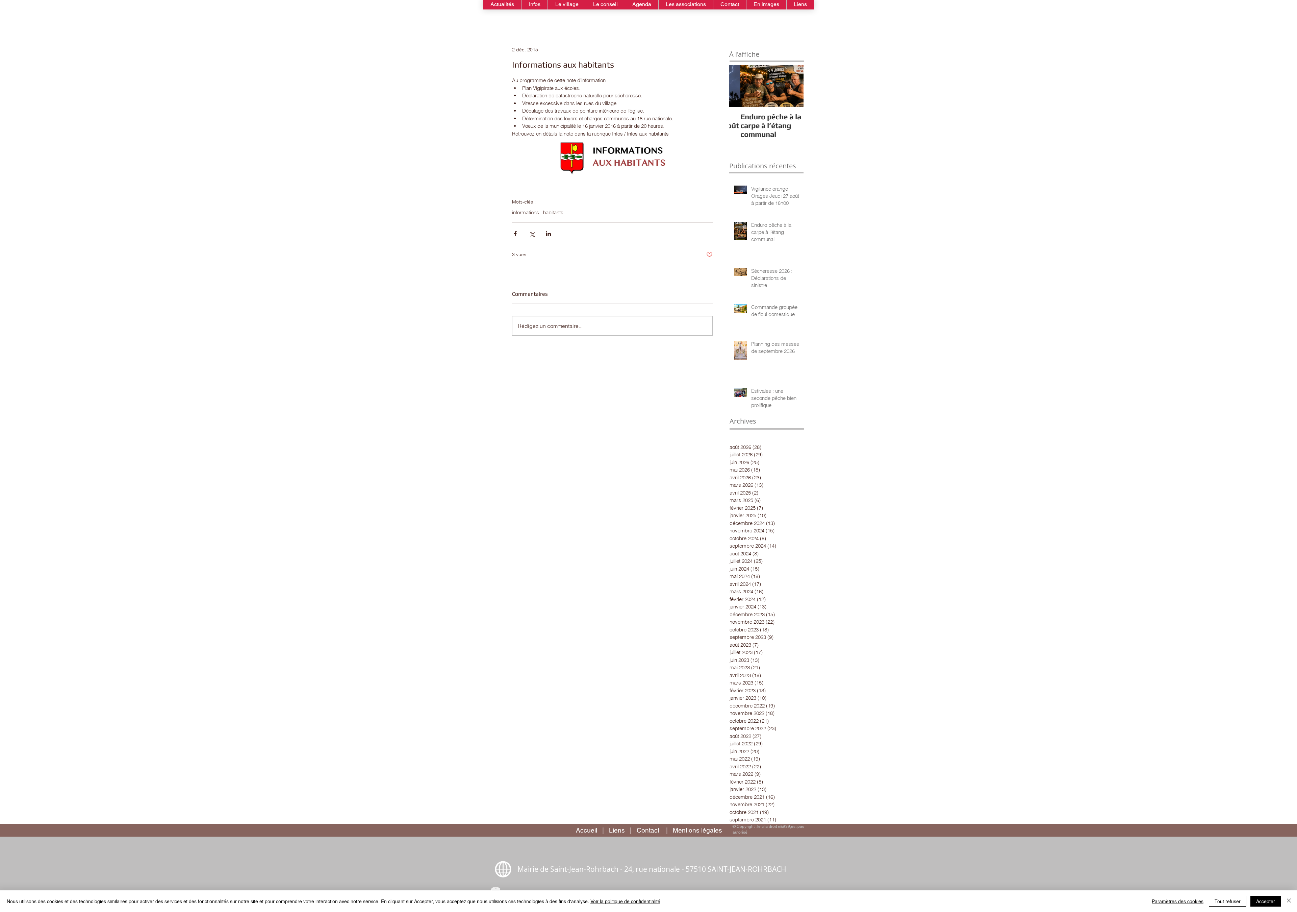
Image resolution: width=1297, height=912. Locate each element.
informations (525, 213)
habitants (553, 213)
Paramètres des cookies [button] (1177, 901)
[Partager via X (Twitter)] (532, 234)
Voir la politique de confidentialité (625, 901)
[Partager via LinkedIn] (548, 234)
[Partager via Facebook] (515, 234)
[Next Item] (793, 86)
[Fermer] (1289, 901)
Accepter (1265, 901)
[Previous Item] (740, 86)
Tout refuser (1228, 901)
